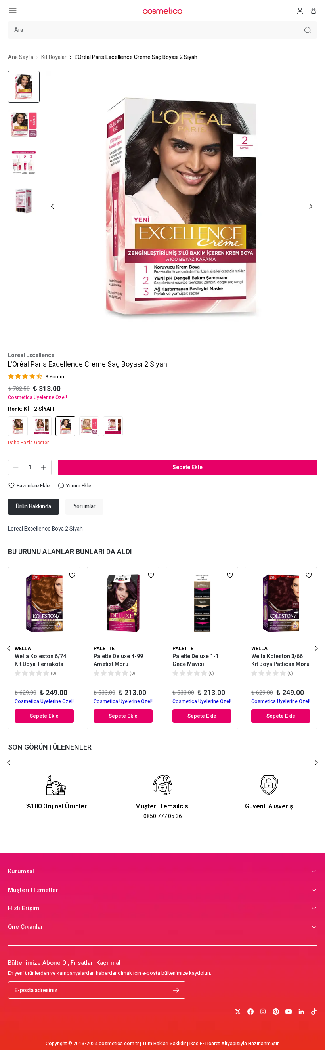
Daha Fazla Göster (28, 442)
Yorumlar (84, 506)
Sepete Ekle (187, 467)
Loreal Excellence (31, 355)
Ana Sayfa (20, 57)
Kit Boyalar (54, 57)
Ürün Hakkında (33, 506)
